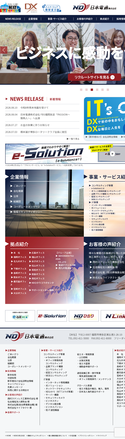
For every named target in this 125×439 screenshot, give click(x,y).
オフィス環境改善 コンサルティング (53, 362)
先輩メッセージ (15, 387)
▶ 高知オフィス (37, 269)
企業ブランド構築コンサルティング (106, 193)
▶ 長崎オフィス (18, 272)
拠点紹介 (19, 244)
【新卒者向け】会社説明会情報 (103, 136)
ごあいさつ (19, 186)
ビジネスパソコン (98, 227)
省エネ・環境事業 (85, 354)
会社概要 (18, 191)
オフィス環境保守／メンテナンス (95, 379)
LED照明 (83, 357)
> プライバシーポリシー (86, 435)
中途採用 (12, 377)
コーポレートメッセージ (26, 206)
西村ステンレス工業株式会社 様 (23, 398)
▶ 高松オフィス (37, 278)
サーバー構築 (96, 216)
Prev (3, 50)
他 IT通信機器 (97, 230)
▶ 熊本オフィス (18, 277)
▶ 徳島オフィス (37, 274)
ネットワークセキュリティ (102, 210)
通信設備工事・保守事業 (88, 372)
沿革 (15, 196)
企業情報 (19, 176)
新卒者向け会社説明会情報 (20, 380)
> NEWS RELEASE (18, 435)
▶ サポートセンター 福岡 (41, 290)
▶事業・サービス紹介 (52, 350)
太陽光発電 (84, 360)
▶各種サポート (12, 412)
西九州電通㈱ (65, 268)
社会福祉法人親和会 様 (18, 401)
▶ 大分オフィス (18, 293)
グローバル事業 (84, 385)
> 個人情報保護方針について (57, 435)
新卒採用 (12, 374)
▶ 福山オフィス (37, 257)
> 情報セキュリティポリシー (36, 435)
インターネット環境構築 (101, 205)
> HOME (8, 435)
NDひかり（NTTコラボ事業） (103, 213)
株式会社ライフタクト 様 (20, 407)
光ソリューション (98, 207)
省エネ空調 (84, 363)
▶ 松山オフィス (37, 265)
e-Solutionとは (97, 188)
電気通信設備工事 (87, 376)
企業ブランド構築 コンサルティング (53, 368)
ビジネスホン (96, 221)
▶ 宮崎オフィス (18, 288)
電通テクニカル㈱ (67, 264)
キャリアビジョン (16, 383)
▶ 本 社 (15, 252)
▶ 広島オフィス (37, 252)
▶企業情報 (10, 350)
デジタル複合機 (97, 224)
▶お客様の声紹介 (13, 394)
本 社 (120, 354)
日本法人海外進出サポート (92, 391)
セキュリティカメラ (99, 219)
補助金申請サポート (88, 366)
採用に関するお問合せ (18, 390)
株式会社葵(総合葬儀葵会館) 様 (22, 404)
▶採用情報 (10, 370)
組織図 (17, 201)
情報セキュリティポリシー (28, 212)
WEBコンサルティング (100, 199)
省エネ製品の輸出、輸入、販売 (94, 388)
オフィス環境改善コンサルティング (106, 191)
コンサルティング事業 (102, 185)
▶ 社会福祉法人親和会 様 (104, 267)
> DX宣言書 (72, 435)
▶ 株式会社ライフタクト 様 (105, 277)
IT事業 (95, 202)
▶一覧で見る (73, 138)
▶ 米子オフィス (37, 261)
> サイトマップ (101, 435)
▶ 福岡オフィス (18, 257)
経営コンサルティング (100, 196)
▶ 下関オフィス (18, 268)
